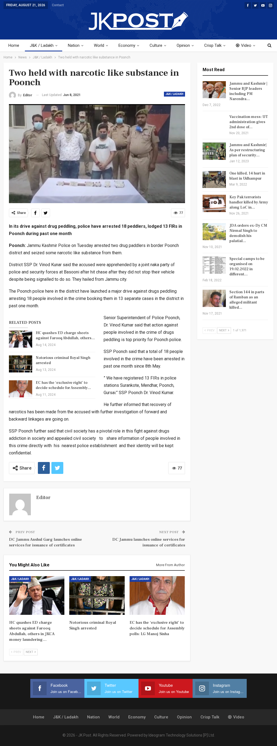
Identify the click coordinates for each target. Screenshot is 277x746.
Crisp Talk (213, 45)
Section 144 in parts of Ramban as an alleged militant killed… (246, 300)
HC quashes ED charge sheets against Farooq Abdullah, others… (65, 336)
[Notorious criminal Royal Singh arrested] (20, 364)
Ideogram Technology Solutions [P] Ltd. (182, 735)
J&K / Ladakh (42, 45)
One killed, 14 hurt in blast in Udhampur (247, 176)
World (99, 45)
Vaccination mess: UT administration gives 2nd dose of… (248, 122)
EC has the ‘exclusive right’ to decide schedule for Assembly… (63, 385)
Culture (156, 45)
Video (246, 45)
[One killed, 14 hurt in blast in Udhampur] (214, 179)
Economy (126, 45)
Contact (58, 5)
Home (13, 45)
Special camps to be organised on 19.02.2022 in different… (247, 266)
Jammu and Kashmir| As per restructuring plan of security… (247, 150)
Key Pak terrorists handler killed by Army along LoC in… (248, 202)
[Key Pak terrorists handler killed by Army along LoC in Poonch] (214, 203)
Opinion (183, 45)
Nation (74, 45)
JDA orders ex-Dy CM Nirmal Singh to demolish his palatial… (248, 233)
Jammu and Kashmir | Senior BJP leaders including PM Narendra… (248, 91)
